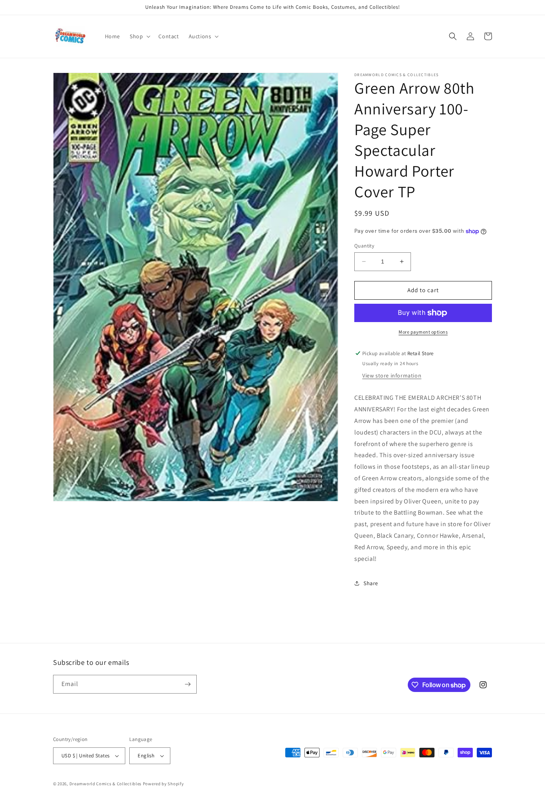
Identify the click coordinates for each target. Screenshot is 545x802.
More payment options (423, 332)
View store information (391, 375)
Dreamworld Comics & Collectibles (105, 783)
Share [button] (370, 583)
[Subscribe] (187, 684)
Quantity (364, 245)
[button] (139, 36)
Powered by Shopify (163, 783)
